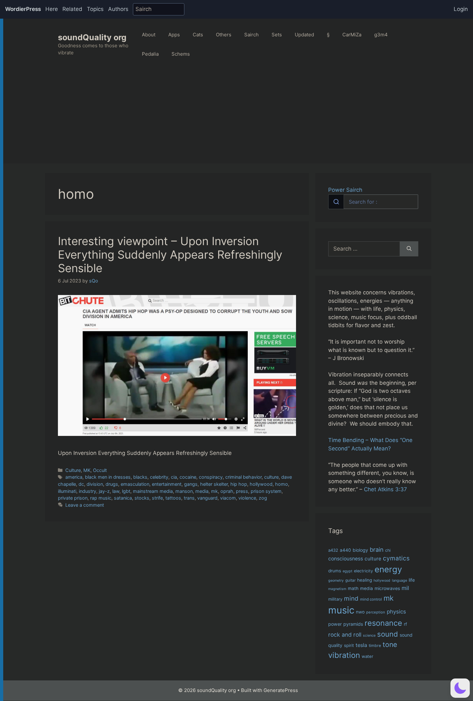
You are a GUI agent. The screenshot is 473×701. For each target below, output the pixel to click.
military (335, 599)
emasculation (135, 484)
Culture (73, 470)
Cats (198, 35)
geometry (336, 580)
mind (351, 598)
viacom (228, 498)
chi (388, 550)
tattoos (173, 498)
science (369, 635)
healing (364, 580)
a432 (333, 550)
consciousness (345, 559)
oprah (226, 491)
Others (223, 35)
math (353, 588)
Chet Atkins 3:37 (385, 489)
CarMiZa (351, 35)
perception (375, 612)
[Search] (409, 249)
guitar (350, 580)
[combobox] (373, 201)
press (242, 491)
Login (461, 9)
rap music (100, 498)
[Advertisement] (238, 118)
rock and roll (344, 634)
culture (271, 477)
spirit (349, 645)
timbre (375, 645)
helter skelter (214, 484)
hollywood (261, 484)
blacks (140, 477)
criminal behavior (243, 477)
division (95, 484)
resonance (383, 623)
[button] (460, 688)
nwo (360, 611)
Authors (118, 9)
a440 (345, 550)
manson (184, 491)
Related (72, 9)
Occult (100, 470)
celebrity (159, 477)
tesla (361, 645)
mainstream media (153, 491)
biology (360, 550)
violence (247, 498)
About (148, 35)
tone (390, 645)
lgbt (126, 491)
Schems (181, 54)
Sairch (251, 35)
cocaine (188, 477)
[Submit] (336, 202)
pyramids (353, 624)
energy (388, 569)
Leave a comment (84, 505)
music (341, 610)
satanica (123, 498)
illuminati (67, 491)
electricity (363, 570)
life (412, 580)
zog (263, 498)
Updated (304, 35)
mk (214, 491)
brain (377, 549)
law (115, 491)
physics (396, 611)
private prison (73, 498)
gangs (191, 484)
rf (405, 624)
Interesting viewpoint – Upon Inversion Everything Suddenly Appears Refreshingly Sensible (170, 254)
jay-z (104, 491)
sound (387, 634)
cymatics (396, 558)
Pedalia (150, 54)
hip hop (238, 484)
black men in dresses (108, 477)
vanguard (207, 498)
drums (334, 570)
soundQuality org (92, 37)
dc (81, 484)
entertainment (166, 484)
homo (281, 484)
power (335, 624)
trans (189, 498)
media (202, 491)
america (73, 477)
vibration (344, 655)
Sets (277, 35)
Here (51, 9)
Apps (174, 35)
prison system (266, 491)
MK (86, 470)
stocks (141, 498)
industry (87, 491)
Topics (95, 9)
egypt (347, 571)
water (367, 656)
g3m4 (381, 35)
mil (405, 588)
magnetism (337, 589)
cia (174, 477)
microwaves (387, 588)
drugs (112, 484)
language (399, 580)
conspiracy (211, 477)
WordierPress (23, 9)
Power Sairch (345, 190)
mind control (371, 599)
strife (157, 498)
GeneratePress (281, 690)
